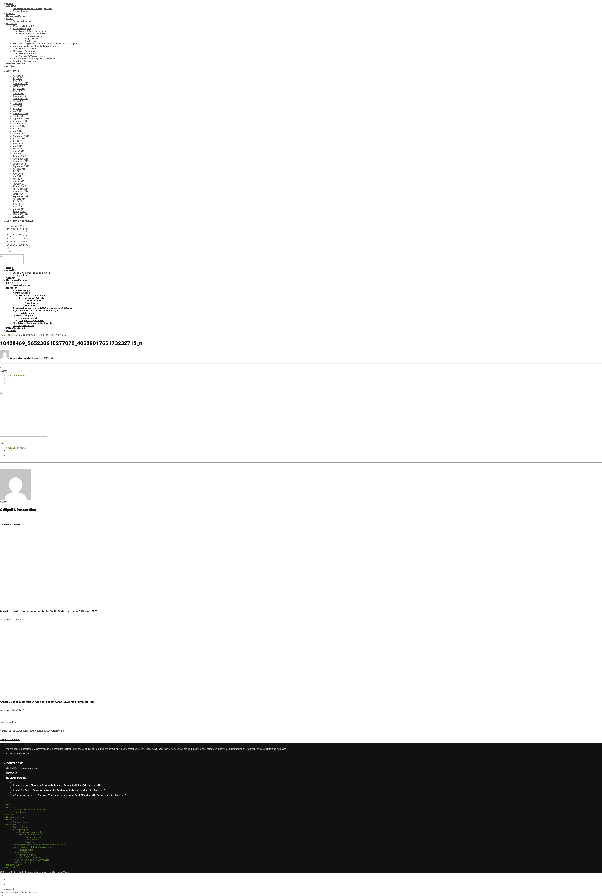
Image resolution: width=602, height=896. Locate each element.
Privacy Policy (20, 11)
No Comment (13, 739)
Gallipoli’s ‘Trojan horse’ (32, 56)
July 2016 (17, 141)
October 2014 (19, 194)
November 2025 (20, 83)
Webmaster (6, 619)
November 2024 (20, 98)
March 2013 (18, 216)
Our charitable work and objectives (32, 8)
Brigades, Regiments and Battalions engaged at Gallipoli (45, 43)
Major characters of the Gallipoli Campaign (37, 46)
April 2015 (18, 179)
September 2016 (21, 136)
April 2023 (18, 106)
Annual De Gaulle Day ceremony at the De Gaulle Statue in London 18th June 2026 (48, 611)
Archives (11, 66)
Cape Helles (32, 38)
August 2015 (19, 169)
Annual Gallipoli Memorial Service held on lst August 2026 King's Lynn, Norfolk (47, 701)
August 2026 (19, 76)
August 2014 (19, 199)
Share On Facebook (16, 375)
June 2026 (18, 81)
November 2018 (20, 113)
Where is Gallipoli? (23, 26)
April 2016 (18, 148)
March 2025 (18, 93)
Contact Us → (13, 773)
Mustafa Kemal (27, 48)
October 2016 (19, 133)
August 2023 (19, 101)
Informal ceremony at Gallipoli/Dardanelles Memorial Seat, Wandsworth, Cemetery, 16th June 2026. (70, 795)
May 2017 (17, 131)
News (9, 18)
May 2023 (17, 103)
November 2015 (20, 161)
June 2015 (18, 174)
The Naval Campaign (24, 51)
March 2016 (18, 151)
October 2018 (19, 116)
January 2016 (19, 156)
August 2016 (19, 138)
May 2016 (17, 146)
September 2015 (21, 166)
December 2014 (20, 189)
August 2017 (19, 126)
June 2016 (18, 143)
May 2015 (17, 176)
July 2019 (17, 108)
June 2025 (18, 91)
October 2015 (19, 163)
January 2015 (19, 186)
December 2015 (20, 158)
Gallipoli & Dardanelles (20, 358)
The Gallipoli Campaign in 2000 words (34, 58)
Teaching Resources (24, 61)
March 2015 (18, 181)
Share (3, 739)
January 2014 (19, 211)
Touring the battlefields (32, 33)
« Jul (8, 251)
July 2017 (17, 128)
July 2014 (17, 201)
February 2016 (20, 153)
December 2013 (20, 214)
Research (11, 23)
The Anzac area (34, 36)
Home (9, 3)
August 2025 (19, 88)
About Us (11, 6)
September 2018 (21, 118)
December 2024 (20, 96)
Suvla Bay (30, 41)
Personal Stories (22, 21)
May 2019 (17, 111)
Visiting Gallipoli (22, 28)
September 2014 (21, 196)
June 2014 (18, 204)
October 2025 (19, 86)
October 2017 (19, 123)
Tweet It (10, 378)
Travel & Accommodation (33, 31)
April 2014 (18, 206)
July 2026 (17, 78)
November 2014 (20, 191)
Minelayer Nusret (28, 53)
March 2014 (18, 209)
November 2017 (20, 121)
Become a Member (17, 16)
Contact (10, 13)
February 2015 (20, 184)
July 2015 (17, 171)
